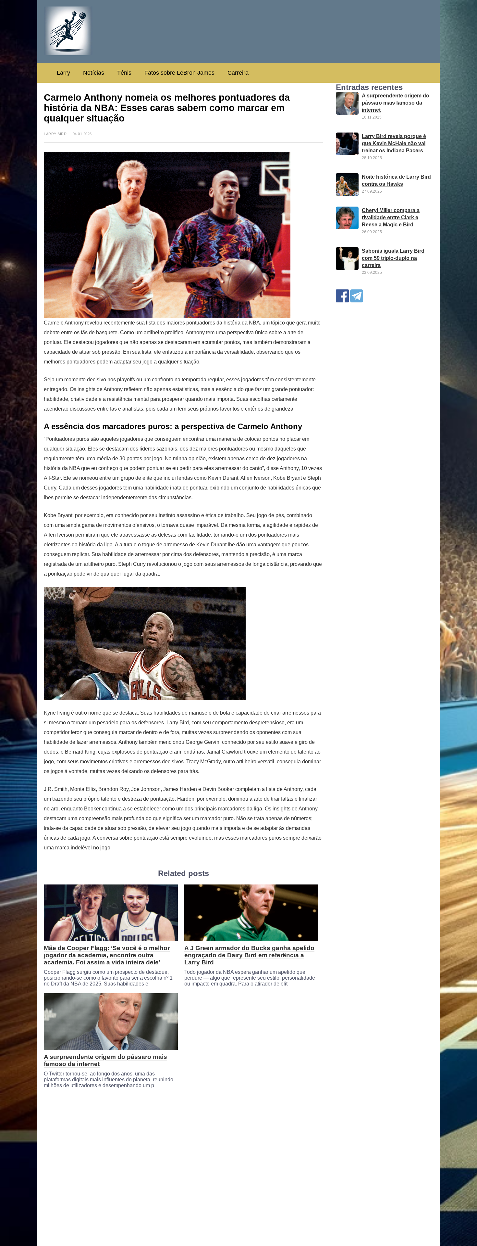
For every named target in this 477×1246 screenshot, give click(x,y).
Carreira (238, 73)
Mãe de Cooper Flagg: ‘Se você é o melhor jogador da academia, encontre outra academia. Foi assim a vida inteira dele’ (107, 955)
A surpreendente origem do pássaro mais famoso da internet (395, 103)
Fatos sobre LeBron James (179, 73)
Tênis (124, 73)
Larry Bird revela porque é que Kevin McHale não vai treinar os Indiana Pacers (394, 143)
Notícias (93, 73)
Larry (63, 73)
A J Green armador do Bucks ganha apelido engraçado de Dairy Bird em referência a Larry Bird (249, 955)
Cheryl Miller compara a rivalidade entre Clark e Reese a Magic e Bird (391, 217)
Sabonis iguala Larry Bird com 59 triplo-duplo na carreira (393, 258)
